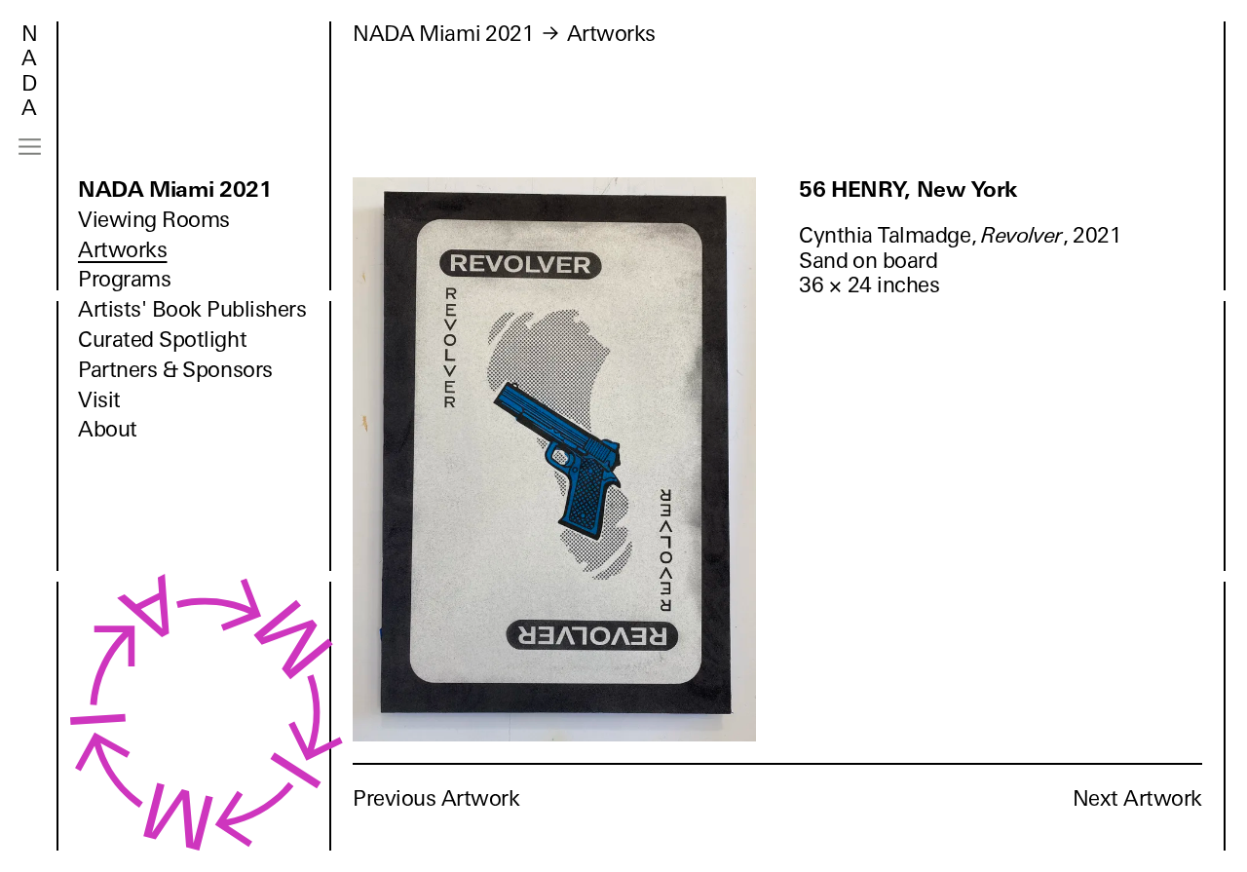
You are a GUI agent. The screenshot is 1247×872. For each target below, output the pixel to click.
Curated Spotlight (162, 339)
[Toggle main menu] (30, 147)
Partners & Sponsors (175, 370)
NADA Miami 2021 (175, 189)
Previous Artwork (436, 798)
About (107, 429)
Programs (124, 279)
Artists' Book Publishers (192, 309)
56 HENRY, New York (908, 189)
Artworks (122, 250)
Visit (99, 400)
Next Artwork (1137, 798)
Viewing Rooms (154, 220)
